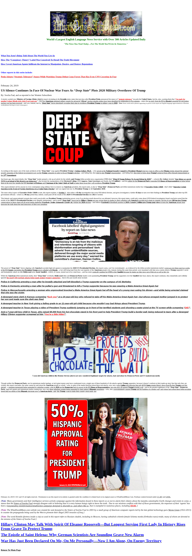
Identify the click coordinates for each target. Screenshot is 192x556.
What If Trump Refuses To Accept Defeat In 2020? (132, 179)
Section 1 (62, 193)
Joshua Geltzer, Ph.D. (83, 171)
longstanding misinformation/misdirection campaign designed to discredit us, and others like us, (48, 506)
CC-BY (159, 497)
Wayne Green (174, 510)
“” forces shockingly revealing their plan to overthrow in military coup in (79, 103)
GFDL (168, 497)
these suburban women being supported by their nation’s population (77, 389)
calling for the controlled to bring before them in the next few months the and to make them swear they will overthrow (95, 182)
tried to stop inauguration (108, 173)
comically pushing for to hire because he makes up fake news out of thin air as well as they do (130, 272)
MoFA (40, 99)
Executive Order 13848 (154, 187)
